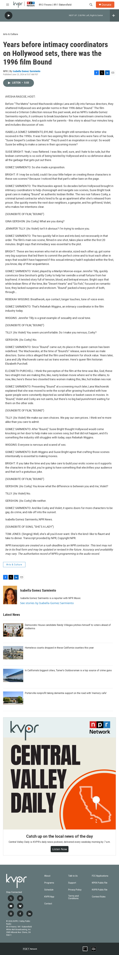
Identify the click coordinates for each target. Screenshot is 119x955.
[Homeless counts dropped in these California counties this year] (13, 652)
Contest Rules (99, 897)
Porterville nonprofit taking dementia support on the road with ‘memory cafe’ (66, 693)
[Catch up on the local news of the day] (59, 773)
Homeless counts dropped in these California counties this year (59, 647)
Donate (106, 4)
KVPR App (49, 897)
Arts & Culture (10, 34)
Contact (48, 904)
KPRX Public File (99, 883)
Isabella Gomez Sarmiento (26, 71)
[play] (8, 15)
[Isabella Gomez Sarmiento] (10, 595)
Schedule (48, 890)
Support (72, 883)
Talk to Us (73, 876)
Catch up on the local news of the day (59, 836)
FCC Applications (100, 876)
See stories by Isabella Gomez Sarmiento (47, 603)
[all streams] (114, 15)
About (47, 876)
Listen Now (59, 849)
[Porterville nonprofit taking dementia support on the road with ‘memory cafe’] (13, 698)
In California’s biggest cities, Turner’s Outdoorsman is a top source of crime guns (68, 670)
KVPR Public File (99, 890)
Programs (49, 883)
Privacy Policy (75, 890)
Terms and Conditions (73, 897)
